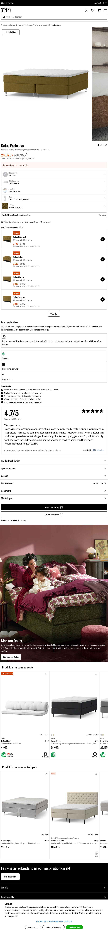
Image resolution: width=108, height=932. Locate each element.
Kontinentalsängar (41, 25)
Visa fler (54, 314)
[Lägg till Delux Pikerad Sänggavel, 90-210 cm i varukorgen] (102, 279)
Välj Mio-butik (99, 3)
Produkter (5, 25)
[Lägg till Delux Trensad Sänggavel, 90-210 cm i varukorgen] (102, 299)
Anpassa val (33, 927)
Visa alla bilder (10, 32)
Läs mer (5, 344)
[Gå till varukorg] (99, 10)
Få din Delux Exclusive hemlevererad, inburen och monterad (27, 222)
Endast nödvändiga (53, 927)
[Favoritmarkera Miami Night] (46, 774)
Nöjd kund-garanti (10, 368)
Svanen (5, 358)
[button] (54, 888)
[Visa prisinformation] (27, 154)
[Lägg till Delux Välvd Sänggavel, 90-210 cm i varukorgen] (102, 259)
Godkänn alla (74, 927)
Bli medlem (10, 876)
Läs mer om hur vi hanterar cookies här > (54, 921)
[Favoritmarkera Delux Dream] (96, 674)
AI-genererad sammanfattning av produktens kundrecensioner (32, 450)
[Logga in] (86, 10)
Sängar (30, 25)
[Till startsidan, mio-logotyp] (6, 10)
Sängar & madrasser (18, 25)
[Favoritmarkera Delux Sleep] (46, 674)
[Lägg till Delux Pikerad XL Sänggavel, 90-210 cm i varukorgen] (102, 239)
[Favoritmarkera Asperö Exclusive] (96, 774)
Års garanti (7, 379)
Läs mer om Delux (11, 657)
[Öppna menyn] (105, 10)
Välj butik (102, 215)
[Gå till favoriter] (92, 10)
